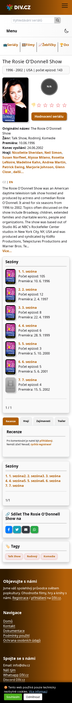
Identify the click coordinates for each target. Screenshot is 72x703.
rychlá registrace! (41, 444)
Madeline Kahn (28, 162)
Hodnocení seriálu (49, 116)
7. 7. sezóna (27, 380)
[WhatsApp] (34, 529)
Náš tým (9, 670)
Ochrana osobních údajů (22, 640)
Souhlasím (13, 697)
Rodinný (32, 556)
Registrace (20, 598)
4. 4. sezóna (27, 325)
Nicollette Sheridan (27, 152)
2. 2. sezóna (27, 289)
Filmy (30, 45)
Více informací (38, 691)
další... (18, 172)
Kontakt (9, 626)
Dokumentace (14, 631)
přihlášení (38, 598)
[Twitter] (17, 529)
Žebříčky (49, 45)
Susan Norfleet (14, 157)
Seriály (12, 45)
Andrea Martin (54, 162)
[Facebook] (8, 529)
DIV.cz (56, 598)
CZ (4, 182)
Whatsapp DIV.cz (16, 675)
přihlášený (46, 440)
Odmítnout (33, 697)
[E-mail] (26, 529)
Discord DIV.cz (14, 680)
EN (11, 182)
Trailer (61, 421)
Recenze (11, 421)
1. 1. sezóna (27, 271)
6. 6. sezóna (27, 362)
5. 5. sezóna (27, 343)
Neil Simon (53, 152)
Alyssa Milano (39, 157)
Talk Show (14, 556)
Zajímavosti (43, 421)
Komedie (49, 556)
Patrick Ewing (13, 167)
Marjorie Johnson (40, 167)
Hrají (26, 421)
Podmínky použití (16, 635)
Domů (8, 621)
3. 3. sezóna (27, 307)
